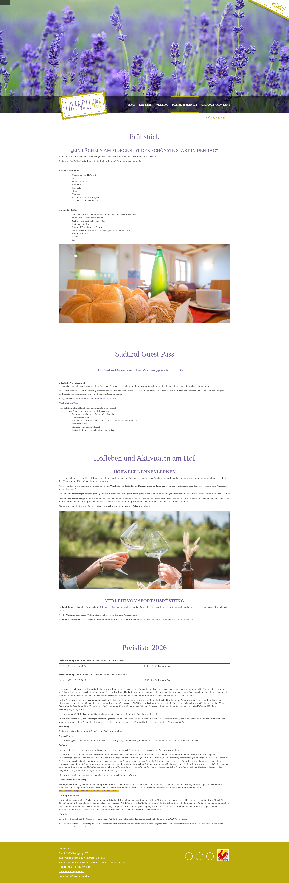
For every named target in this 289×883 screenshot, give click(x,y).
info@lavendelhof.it (68, 862)
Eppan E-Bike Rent (111, 607)
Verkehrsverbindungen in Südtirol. (100, 398)
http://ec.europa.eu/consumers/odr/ (73, 827)
